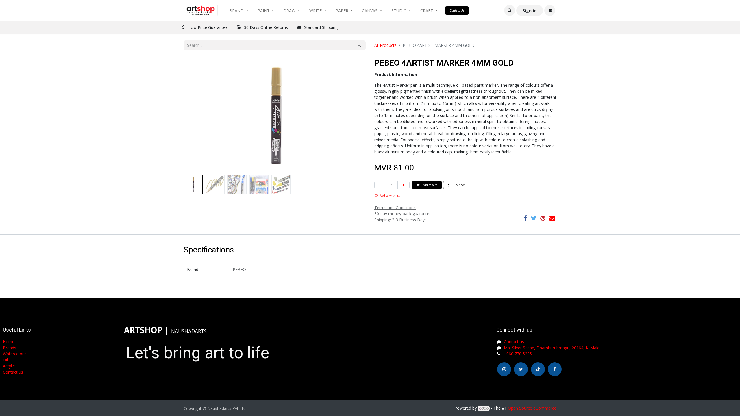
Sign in (529, 10)
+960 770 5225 (518, 353)
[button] (509, 10)
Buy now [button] (458, 185)
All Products (385, 45)
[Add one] (403, 185)
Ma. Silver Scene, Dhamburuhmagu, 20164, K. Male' (552, 347)
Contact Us (456, 10)
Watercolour (14, 353)
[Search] (359, 45)
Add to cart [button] (429, 185)
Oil (5, 360)
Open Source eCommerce (532, 408)
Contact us (514, 341)
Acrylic (9, 366)
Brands (9, 347)
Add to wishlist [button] (390, 196)
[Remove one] (380, 185)
